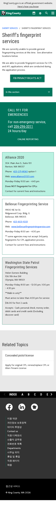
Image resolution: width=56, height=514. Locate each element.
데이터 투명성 (14, 427)
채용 (9, 465)
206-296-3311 (23, 126)
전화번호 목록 (14, 443)
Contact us (12, 431)
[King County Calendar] (34, 13)
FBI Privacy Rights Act (27, 78)
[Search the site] (46, 13)
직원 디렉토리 (14, 435)
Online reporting (28, 139)
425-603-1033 (20, 221)
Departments (14, 448)
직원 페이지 (13, 460)
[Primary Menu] (53, 13)
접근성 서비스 (13, 486)
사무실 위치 (13, 452)
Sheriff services (10, 28)
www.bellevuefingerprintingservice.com (30, 226)
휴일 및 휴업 (13, 456)
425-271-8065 (20, 171)
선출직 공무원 (14, 439)
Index (13, 394)
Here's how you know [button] (28, 6)
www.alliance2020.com (22, 176)
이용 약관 (12, 418)
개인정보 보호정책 (16, 422)
